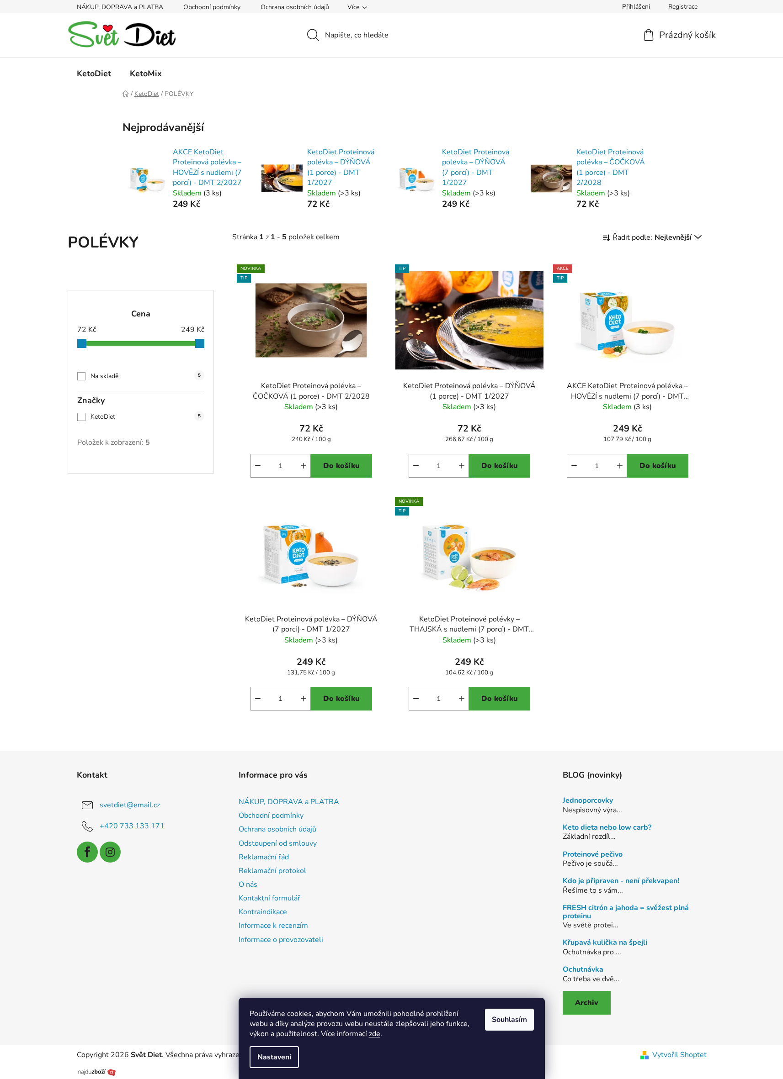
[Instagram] (110, 852)
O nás (248, 884)
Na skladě (146, 376)
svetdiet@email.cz (130, 805)
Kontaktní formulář (269, 898)
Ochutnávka (583, 970)
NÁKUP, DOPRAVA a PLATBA (120, 7)
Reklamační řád (264, 857)
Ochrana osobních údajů (295, 7)
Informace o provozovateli (281, 940)
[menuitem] (94, 73)
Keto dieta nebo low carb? (607, 828)
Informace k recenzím (273, 926)
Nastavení (274, 1057)
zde (374, 1034)
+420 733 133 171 (132, 826)
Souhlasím (509, 1020)
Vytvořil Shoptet (679, 1055)
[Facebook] (87, 852)
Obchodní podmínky (211, 7)
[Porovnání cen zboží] (97, 1071)
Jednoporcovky (588, 801)
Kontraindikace (263, 912)
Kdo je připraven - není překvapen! (621, 881)
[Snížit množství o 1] (258, 465)
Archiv (586, 1003)
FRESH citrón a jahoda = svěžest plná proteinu (626, 912)
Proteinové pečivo (593, 855)
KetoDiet (146, 416)
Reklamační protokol (272, 871)
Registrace (683, 6)
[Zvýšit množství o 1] (303, 465)
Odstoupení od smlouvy (278, 843)
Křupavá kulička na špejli (605, 943)
